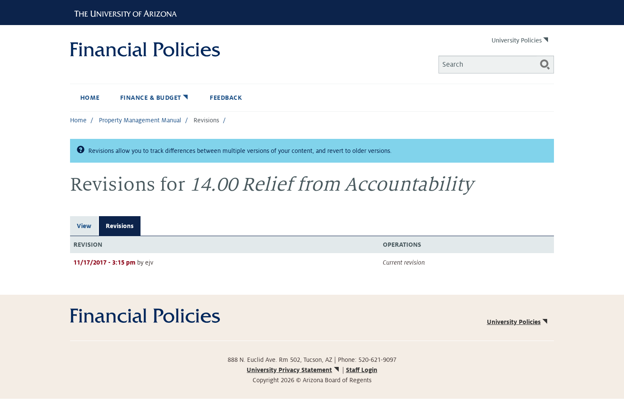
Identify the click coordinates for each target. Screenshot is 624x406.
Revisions (120, 226)
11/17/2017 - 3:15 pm (104, 262)
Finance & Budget (150, 97)
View (84, 226)
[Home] (191, 49)
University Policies (517, 40)
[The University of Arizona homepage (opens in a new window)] (128, 12)
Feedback (226, 97)
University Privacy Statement (289, 370)
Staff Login (361, 370)
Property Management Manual (140, 120)
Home (90, 97)
